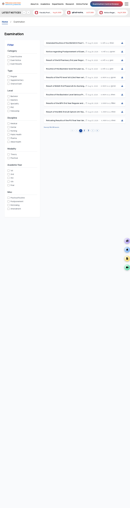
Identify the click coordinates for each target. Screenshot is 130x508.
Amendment (16, 209)
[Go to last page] (97, 130)
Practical (14, 158)
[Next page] (93, 130)
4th (12, 181)
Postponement (17, 201)
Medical (14, 123)
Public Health (16, 134)
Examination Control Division (106, 4)
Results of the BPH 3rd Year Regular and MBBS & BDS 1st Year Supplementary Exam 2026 (65, 103)
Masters (14, 100)
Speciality (15, 103)
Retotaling (15, 205)
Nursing (14, 131)
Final (12, 185)
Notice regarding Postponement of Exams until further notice (65, 51)
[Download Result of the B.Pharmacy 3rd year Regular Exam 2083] (122, 60)
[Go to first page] (72, 130)
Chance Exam (16, 83)
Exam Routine (16, 56)
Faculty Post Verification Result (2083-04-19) (45, 13)
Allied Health (16, 142)
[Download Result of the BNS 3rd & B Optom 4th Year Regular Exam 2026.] (122, 112)
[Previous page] (77, 130)
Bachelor (14, 96)
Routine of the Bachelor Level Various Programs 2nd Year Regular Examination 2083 (65, 95)
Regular (14, 76)
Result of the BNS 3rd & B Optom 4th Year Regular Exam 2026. (65, 112)
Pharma (14, 138)
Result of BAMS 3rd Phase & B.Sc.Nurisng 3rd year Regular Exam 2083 (65, 86)
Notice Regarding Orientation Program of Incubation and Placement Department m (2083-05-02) (110, 13)
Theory (14, 154)
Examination (19, 21)
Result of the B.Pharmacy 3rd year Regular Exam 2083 (65, 60)
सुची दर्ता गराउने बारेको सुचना (78, 13)
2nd (12, 174)
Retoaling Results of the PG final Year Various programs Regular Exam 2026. (65, 120)
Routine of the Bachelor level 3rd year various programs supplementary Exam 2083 (65, 69)
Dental (13, 127)
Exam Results (16, 64)
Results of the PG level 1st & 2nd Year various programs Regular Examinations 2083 (65, 77)
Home (5, 21)
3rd (12, 178)
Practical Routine (18, 197)
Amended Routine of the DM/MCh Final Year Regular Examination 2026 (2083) (65, 43)
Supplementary (17, 80)
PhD (12, 107)
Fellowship (15, 111)
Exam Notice (16, 60)
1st (12, 170)
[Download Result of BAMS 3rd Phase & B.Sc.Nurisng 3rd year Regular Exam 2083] (122, 86)
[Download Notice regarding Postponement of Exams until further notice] (122, 51)
